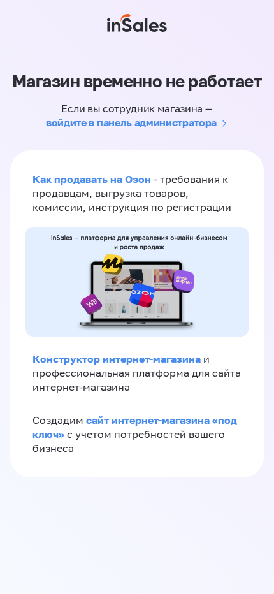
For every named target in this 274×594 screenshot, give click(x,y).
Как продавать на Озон (91, 179)
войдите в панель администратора (131, 122)
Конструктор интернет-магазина (116, 358)
